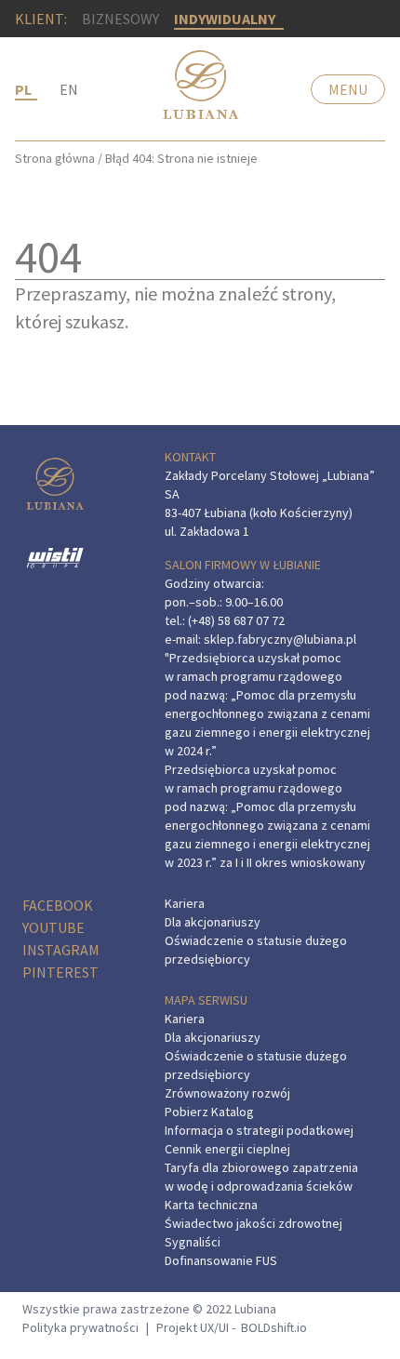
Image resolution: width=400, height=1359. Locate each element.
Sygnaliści (192, 1241)
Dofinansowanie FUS (221, 1260)
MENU (347, 89)
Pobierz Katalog (209, 1111)
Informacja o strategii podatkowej (259, 1130)
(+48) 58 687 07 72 (236, 620)
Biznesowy (120, 18)
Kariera (185, 903)
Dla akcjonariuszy (212, 921)
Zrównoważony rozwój (227, 1093)
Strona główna (55, 158)
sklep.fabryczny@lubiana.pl (280, 639)
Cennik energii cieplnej (227, 1148)
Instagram (61, 949)
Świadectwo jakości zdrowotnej (253, 1223)
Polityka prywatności (80, 1327)
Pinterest (60, 972)
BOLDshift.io (274, 1327)
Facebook (57, 905)
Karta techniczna (211, 1204)
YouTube (53, 927)
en (69, 89)
